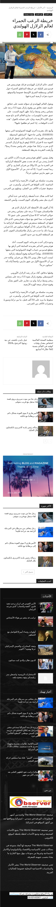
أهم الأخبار (39, 14)
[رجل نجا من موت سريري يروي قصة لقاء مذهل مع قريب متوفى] (45, 403)
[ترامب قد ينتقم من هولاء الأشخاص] (45, 621)
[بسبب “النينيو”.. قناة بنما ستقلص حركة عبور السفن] (45, 761)
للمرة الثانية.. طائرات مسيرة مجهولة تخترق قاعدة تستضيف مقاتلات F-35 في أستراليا (22, 746)
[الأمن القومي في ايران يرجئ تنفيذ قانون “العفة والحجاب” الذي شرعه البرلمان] (45, 607)
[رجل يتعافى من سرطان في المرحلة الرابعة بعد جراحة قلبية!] (45, 532)
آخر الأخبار (41, 7)
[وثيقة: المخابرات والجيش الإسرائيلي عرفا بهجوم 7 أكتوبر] (45, 650)
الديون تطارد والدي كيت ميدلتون (22, 660)
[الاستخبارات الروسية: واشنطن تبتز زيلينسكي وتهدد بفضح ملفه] (45, 678)
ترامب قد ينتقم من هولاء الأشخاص (21, 618)
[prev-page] (50, 441)
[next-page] (45, 441)
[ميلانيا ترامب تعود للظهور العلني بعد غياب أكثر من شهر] (45, 776)
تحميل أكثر (29, 572)
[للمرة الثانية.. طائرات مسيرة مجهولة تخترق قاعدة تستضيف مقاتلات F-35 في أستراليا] (45, 747)
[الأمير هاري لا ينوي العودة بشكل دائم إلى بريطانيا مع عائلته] (45, 417)
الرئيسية (50, 7)
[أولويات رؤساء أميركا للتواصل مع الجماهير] (45, 635)
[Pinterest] (27, 35)
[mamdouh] (41, 369)
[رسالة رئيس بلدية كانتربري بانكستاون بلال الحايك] (45, 431)
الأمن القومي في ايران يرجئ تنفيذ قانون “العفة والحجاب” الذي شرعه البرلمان (21, 606)
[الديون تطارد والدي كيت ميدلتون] (45, 664)
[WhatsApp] (20, 35)
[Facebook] (41, 35)
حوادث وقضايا (28, 14)
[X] (34, 35)
